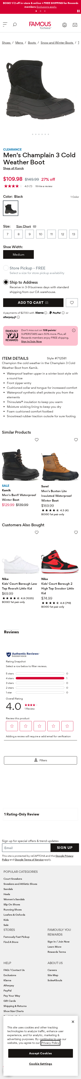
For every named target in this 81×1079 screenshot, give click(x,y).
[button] (47, 6)
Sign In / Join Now (59, 941)
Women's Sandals (14, 899)
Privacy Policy (50, 1043)
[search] (15, 26)
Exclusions (10, 975)
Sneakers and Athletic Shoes (20, 883)
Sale (6, 924)
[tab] (36, 11)
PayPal (7, 990)
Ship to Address (24, 282)
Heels (7, 894)
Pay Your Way (12, 995)
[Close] (73, 1021)
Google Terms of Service (29, 859)
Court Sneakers (13, 878)
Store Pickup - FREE (27, 268)
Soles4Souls (55, 980)
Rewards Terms (57, 951)
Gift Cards (10, 1000)
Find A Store (11, 941)
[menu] (5, 26)
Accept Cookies (40, 1053)
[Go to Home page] (40, 25)
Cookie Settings (40, 1064)
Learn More (54, 946)
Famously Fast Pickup (16, 936)
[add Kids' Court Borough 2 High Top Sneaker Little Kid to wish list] (76, 532)
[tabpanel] (40, 4)
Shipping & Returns (15, 1005)
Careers (52, 970)
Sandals (8, 889)
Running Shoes (13, 909)
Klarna (7, 980)
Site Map (53, 975)
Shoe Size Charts (14, 1011)
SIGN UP (65, 847)
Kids (6, 919)
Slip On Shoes (12, 904)
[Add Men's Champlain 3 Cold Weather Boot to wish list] (72, 302)
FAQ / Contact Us (14, 970)
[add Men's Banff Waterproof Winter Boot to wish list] (36, 439)
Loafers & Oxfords (14, 914)
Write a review (43, 186)
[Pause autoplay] (78, 11)
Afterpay (9, 985)
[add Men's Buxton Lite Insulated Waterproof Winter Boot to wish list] (76, 439)
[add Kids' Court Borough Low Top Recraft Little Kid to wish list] (36, 532)
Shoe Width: (13, 247)
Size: (6, 226)
